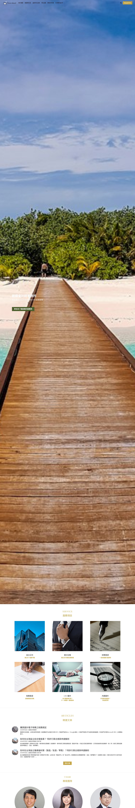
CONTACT (59, 3)
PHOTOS (51, 3)
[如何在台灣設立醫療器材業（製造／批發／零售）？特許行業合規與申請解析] (15, 752)
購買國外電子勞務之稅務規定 (33, 727)
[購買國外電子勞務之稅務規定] (15, 729)
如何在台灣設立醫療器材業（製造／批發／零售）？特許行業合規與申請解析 (54, 750)
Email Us (127, 3)
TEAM (43, 3)
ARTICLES (36, 3)
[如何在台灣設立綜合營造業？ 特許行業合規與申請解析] (15, 741)
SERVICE (28, 3)
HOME (20, 3)
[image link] (67, 636)
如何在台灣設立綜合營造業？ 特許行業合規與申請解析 (44, 739)
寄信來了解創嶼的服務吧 (23, 309)
